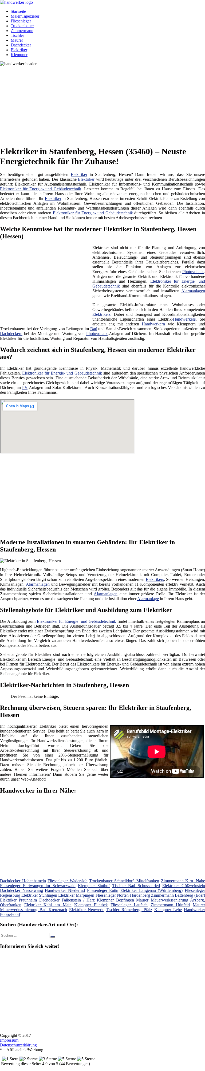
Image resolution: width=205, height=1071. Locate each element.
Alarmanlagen (193, 291)
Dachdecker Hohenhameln (23, 881)
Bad (93, 328)
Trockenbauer (22, 25)
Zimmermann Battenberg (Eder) (178, 895)
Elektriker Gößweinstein (183, 885)
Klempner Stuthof (94, 885)
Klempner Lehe (168, 909)
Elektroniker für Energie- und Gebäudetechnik (40, 189)
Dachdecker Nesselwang (21, 890)
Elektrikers (101, 314)
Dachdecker (21, 45)
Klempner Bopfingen (115, 900)
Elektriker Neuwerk (86, 909)
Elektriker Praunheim (18, 900)
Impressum (9, 1040)
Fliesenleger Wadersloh (68, 881)
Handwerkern (153, 324)
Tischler (17, 35)
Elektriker (19, 50)
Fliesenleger (21, 21)
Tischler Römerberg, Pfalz (129, 909)
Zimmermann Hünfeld (170, 905)
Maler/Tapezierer (25, 16)
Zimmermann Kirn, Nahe (183, 881)
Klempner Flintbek (91, 905)
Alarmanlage (148, 598)
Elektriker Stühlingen (39, 895)
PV (24, 387)
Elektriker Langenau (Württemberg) (151, 890)
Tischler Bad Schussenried (136, 885)
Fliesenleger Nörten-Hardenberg (123, 895)
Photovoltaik (193, 271)
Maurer (17, 40)
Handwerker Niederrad (65, 890)
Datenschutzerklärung (18, 1045)
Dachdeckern (11, 333)
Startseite (18, 11)
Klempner (19, 54)
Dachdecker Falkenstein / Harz (67, 900)
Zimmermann (22, 30)
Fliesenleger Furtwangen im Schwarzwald (38, 885)
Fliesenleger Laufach (129, 905)
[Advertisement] (104, 103)
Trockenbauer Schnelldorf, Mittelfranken (124, 881)
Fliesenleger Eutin (103, 890)
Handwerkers (184, 319)
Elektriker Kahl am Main (48, 905)
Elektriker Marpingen (76, 895)
